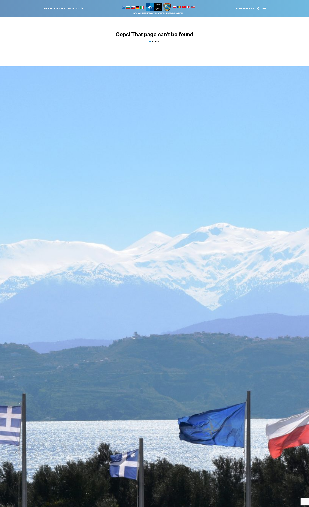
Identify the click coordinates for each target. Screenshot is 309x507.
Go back (156, 41)
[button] (82, 8)
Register (58, 8)
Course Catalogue (243, 8)
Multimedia (73, 8)
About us (47, 8)
